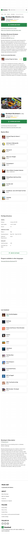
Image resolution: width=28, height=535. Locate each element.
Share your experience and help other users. (11, 30)
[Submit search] (9, 10)
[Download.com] (4, 10)
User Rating (8, 20)
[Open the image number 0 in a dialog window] (11, 103)
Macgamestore (5, 441)
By (9, 19)
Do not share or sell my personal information (11, 514)
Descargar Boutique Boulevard (8, 261)
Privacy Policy (4, 507)
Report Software (15, 253)
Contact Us (4, 498)
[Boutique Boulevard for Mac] (3, 19)
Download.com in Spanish (7, 500)
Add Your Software (5, 496)
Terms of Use (4, 509)
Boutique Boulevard (15, 17)
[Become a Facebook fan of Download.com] (3, 524)
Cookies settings (5, 516)
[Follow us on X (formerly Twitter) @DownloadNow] (5, 524)
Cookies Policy (4, 512)
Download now (15, 25)
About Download (5, 494)
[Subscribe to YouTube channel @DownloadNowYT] (8, 524)
